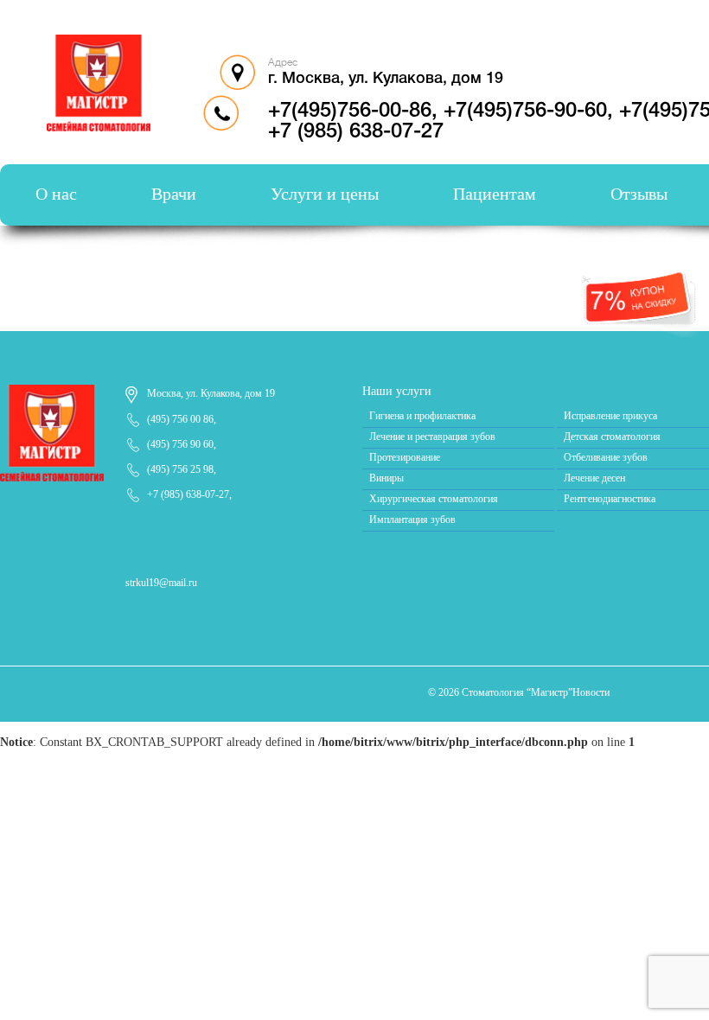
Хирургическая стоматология (433, 499)
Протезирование (404, 457)
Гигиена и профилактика (422, 416)
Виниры (386, 478)
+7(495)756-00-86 (349, 111)
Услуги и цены (325, 193)
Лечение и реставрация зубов (432, 436)
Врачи (173, 193)
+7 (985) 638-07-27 (188, 494)
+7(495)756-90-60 (525, 111)
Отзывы (638, 193)
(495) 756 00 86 (180, 419)
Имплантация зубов (412, 519)
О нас (56, 193)
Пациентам (494, 193)
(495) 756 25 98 (180, 469)
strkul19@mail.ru (161, 583)
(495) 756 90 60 (180, 444)
